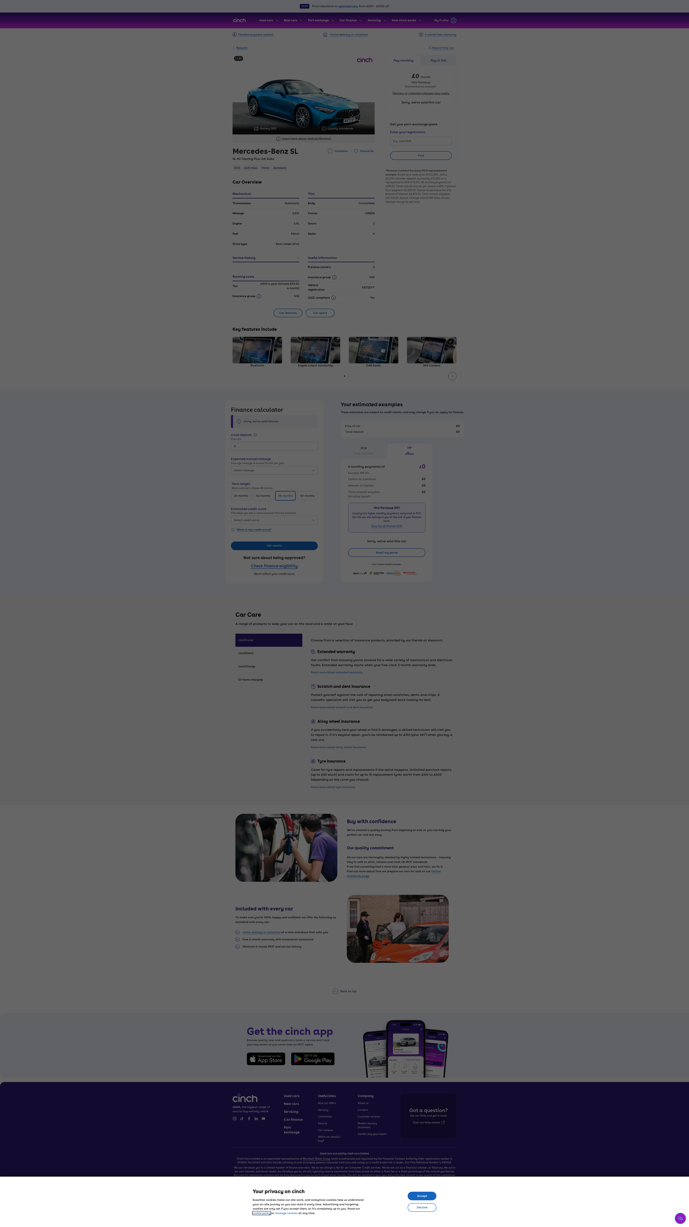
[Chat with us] (680, 1218)
